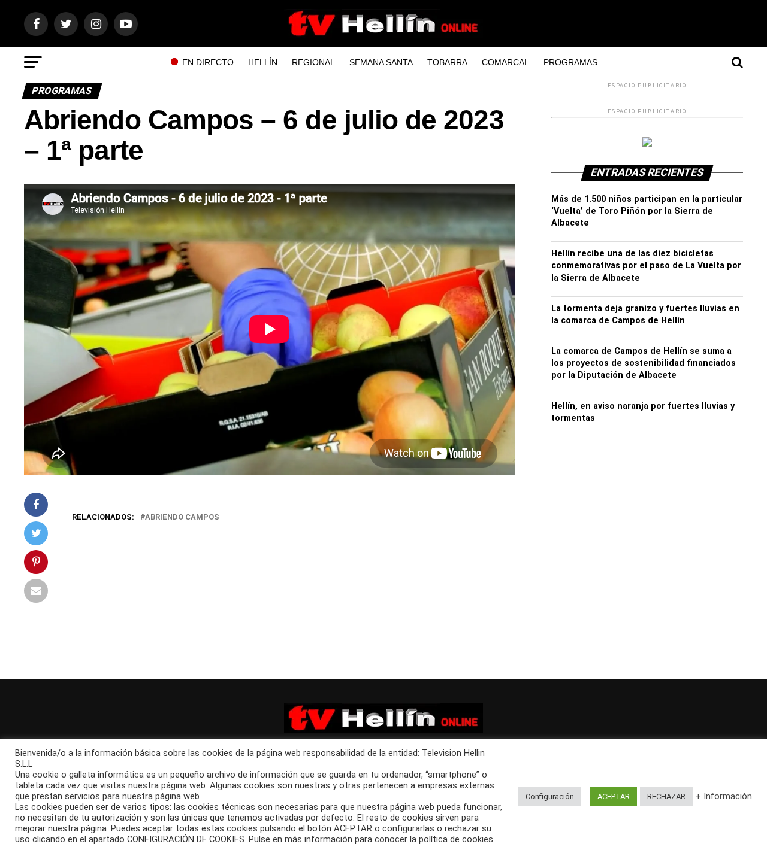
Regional (313, 62)
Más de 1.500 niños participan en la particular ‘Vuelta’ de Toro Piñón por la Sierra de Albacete (646, 211)
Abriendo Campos (182, 517)
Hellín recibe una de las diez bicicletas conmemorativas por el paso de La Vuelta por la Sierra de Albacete (646, 265)
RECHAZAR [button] (666, 796)
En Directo (208, 62)
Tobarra (447, 62)
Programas (570, 62)
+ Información (724, 796)
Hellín (262, 62)
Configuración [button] (550, 796)
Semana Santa (381, 62)
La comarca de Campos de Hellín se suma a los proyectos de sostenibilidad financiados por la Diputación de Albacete (643, 363)
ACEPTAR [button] (613, 796)
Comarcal (505, 62)
